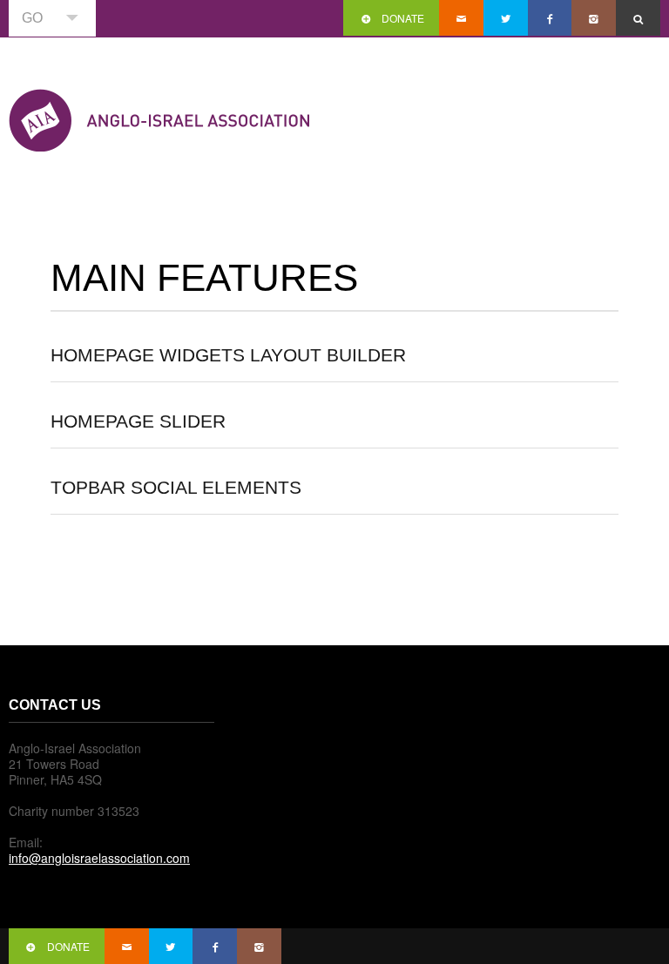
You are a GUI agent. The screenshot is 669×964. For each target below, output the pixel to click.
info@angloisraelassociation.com (99, 857)
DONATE (403, 17)
